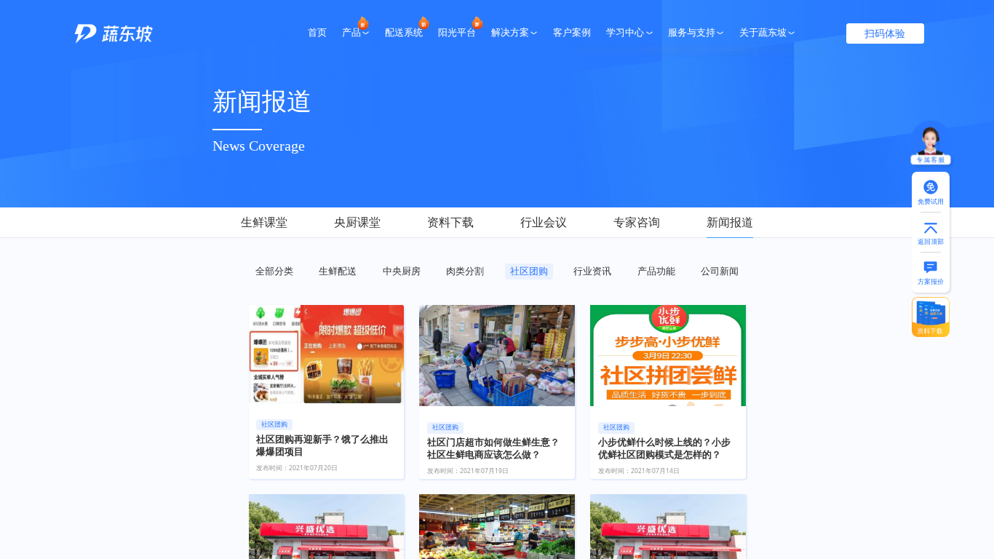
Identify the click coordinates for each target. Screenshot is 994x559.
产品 (351, 33)
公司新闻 (720, 270)
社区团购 (529, 270)
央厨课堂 (357, 222)
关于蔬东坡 (763, 33)
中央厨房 (402, 270)
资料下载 (450, 222)
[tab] (276, 223)
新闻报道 (730, 222)
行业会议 (543, 222)
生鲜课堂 (264, 222)
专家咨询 (636, 222)
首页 (317, 33)
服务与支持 (691, 33)
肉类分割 (465, 270)
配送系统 (404, 33)
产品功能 (656, 270)
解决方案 (510, 33)
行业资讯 (592, 270)
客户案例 (572, 33)
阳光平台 (457, 33)
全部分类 (274, 270)
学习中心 (625, 33)
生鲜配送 (338, 270)
